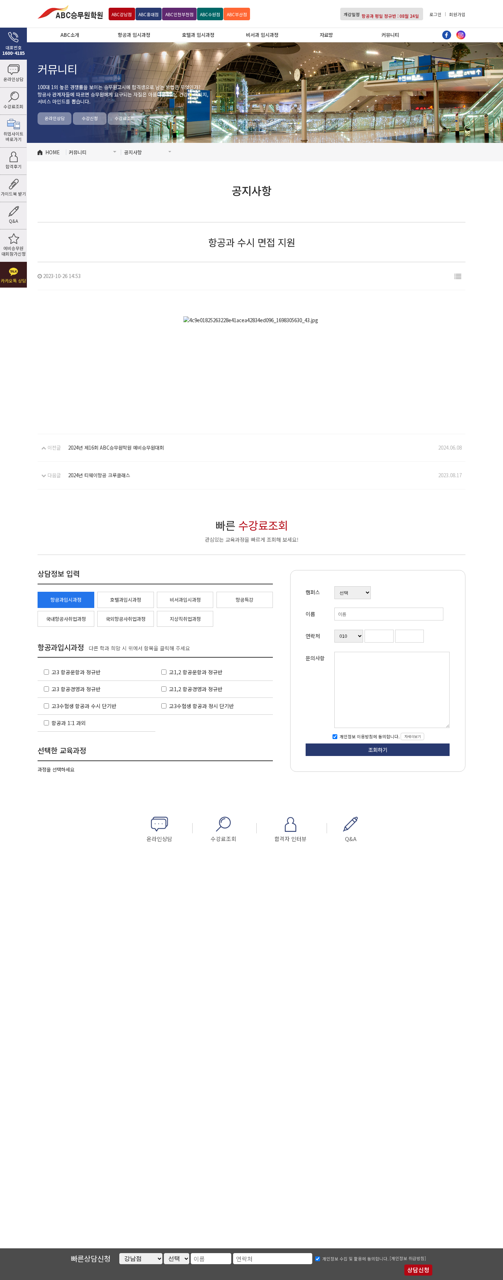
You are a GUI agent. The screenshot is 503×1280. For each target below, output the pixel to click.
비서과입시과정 (185, 599)
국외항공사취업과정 (125, 618)
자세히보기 (412, 736)
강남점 (122, 14)
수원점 (210, 14)
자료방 (326, 34)
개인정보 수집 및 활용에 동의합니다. (355, 1259)
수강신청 (90, 118)
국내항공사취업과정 (66, 618)
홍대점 (148, 14)
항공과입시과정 (65, 599)
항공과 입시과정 (134, 34)
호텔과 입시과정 (198, 34)
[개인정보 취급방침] (408, 1258)
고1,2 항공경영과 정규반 (195, 689)
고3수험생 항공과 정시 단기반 (201, 706)
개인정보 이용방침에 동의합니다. (369, 736)
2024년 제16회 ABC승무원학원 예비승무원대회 (116, 447)
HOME (52, 152)
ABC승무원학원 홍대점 (70, 12)
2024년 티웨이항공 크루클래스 (99, 475)
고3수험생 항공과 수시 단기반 (84, 706)
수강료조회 (125, 118)
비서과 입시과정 (262, 34)
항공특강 (244, 599)
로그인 (435, 14)
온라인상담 (55, 118)
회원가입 (457, 14)
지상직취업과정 (185, 618)
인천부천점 (179, 14)
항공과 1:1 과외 (69, 723)
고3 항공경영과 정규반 (76, 689)
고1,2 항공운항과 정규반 (195, 672)
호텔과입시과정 (125, 599)
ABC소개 (69, 34)
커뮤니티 (390, 34)
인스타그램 (460, 35)
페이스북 (446, 35)
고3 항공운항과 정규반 (76, 672)
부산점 (237, 14)
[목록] (458, 276)
